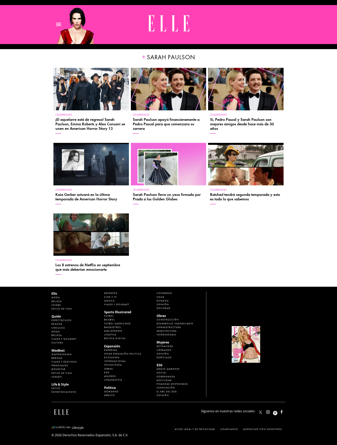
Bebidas (56, 358)
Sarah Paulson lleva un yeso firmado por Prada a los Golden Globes (167, 196)
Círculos (58, 327)
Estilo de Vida (61, 373)
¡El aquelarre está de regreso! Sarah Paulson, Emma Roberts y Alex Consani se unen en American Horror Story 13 (90, 124)
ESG (106, 372)
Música (109, 300)
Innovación (166, 387)
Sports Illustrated (117, 312)
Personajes (59, 365)
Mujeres (110, 376)
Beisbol (109, 319)
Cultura (57, 342)
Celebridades (63, 114)
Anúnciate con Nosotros (262, 429)
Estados (163, 300)
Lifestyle (110, 334)
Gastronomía (61, 354)
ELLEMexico (260, 412)
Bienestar (58, 369)
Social (161, 372)
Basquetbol (112, 327)
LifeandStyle (113, 380)
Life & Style (60, 384)
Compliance (229, 429)
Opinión (163, 304)
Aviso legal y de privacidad (195, 429)
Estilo (55, 388)
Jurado (56, 376)
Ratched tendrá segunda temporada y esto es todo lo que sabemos (245, 196)
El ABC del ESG (167, 391)
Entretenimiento (63, 392)
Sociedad (164, 308)
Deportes (110, 293)
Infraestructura (169, 327)
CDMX (160, 297)
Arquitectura (167, 331)
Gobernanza (166, 376)
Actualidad (165, 346)
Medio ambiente (168, 369)
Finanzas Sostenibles (172, 384)
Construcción (168, 319)
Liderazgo (164, 350)
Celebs (56, 305)
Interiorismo (166, 334)
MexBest (58, 350)
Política (110, 388)
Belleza (56, 301)
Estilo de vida (61, 308)
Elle (54, 293)
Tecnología (113, 365)
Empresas (110, 350)
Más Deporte (113, 331)
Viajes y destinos (64, 361)
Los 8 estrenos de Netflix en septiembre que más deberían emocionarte (87, 267)
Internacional (115, 361)
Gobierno (111, 391)
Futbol (109, 316)
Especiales (164, 357)
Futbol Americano (117, 323)
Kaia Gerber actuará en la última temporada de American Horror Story (86, 196)
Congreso (164, 293)
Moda (55, 297)
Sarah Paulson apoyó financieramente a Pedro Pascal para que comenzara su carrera (166, 124)
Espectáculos (61, 320)
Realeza (56, 324)
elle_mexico (271, 411)
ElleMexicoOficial (285, 411)
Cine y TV (110, 297)
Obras (108, 368)
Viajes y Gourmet (64, 339)
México (109, 395)
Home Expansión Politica (122, 353)
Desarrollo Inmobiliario (175, 323)
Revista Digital (115, 338)
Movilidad (164, 380)
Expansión (112, 346)
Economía (112, 357)
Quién (56, 316)
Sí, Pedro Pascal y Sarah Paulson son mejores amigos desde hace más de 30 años (242, 124)
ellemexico (278, 411)
